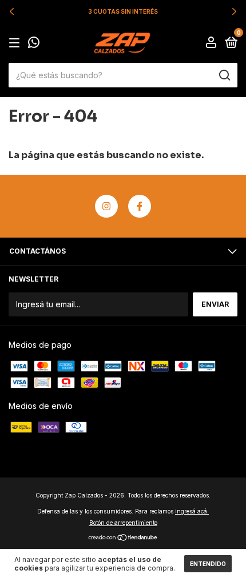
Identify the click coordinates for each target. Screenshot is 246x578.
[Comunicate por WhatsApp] (33, 44)
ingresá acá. (192, 511)
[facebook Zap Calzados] (139, 206)
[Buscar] (224, 75)
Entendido (208, 563)
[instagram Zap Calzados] (106, 206)
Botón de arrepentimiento (123, 522)
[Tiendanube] (123, 538)
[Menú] (16, 43)
